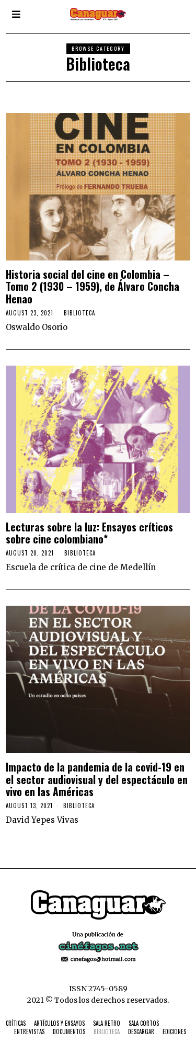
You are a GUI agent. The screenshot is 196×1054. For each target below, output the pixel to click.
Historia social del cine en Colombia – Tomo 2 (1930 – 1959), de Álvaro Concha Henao (92, 287)
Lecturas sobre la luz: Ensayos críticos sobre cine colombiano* (89, 533)
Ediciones (174, 1031)
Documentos (69, 1031)
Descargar (141, 1031)
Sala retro (106, 1023)
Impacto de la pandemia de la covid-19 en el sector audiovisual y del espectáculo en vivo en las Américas (97, 779)
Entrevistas (29, 1031)
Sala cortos (144, 1023)
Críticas (16, 1023)
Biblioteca (79, 313)
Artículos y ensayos (59, 1023)
